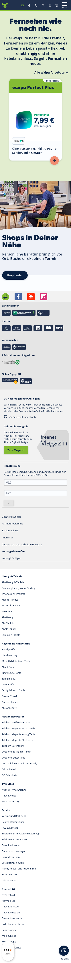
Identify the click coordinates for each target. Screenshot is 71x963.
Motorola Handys (11, 605)
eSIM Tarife (8, 684)
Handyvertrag (9, 655)
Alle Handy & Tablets (13, 582)
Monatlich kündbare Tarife (16, 661)
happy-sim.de (9, 930)
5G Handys (8, 611)
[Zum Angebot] (54, 160)
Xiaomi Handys (10, 599)
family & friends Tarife (13, 690)
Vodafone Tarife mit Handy (16, 751)
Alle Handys (8, 617)
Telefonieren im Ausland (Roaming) (21, 833)
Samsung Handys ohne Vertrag (19, 588)
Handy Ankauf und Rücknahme (19, 868)
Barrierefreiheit (10, 530)
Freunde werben (11, 857)
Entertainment (10, 874)
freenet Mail (8, 895)
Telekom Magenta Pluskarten (17, 740)
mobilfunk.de (9, 935)
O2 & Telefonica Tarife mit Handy (19, 763)
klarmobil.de (8, 900)
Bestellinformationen (13, 822)
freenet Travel (9, 696)
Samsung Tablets (11, 634)
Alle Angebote (9, 707)
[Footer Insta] (43, 296)
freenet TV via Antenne (14, 789)
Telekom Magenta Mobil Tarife (18, 728)
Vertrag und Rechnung (14, 816)
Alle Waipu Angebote (49, 72)
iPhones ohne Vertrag (13, 593)
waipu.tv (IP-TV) (10, 801)
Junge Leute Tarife (11, 672)
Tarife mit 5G (8, 678)
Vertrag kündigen (11, 558)
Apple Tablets (9, 628)
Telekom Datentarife (13, 745)
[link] (35, 120)
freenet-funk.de (10, 906)
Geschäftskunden (11, 516)
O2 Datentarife (10, 775)
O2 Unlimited (9, 769)
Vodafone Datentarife (13, 757)
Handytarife (8, 649)
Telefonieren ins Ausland (15, 839)
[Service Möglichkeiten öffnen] (64, 951)
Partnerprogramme (12, 523)
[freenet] (57, 5)
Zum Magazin (15, 450)
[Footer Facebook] (18, 296)
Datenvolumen (10, 702)
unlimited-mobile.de (13, 924)
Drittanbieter (9, 880)
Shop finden (15, 275)
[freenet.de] (5, 5)
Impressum (8, 537)
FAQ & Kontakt (10, 827)
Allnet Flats (8, 667)
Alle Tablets (8, 623)
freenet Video (9, 795)
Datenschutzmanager (13, 851)
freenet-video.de (11, 912)
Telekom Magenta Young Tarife (18, 734)
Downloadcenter (11, 845)
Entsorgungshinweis (13, 862)
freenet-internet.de (12, 918)
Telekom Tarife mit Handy (16, 722)
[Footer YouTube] (31, 296)
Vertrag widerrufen (13, 551)
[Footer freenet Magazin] (5, 296)
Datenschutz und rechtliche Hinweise (22, 544)
